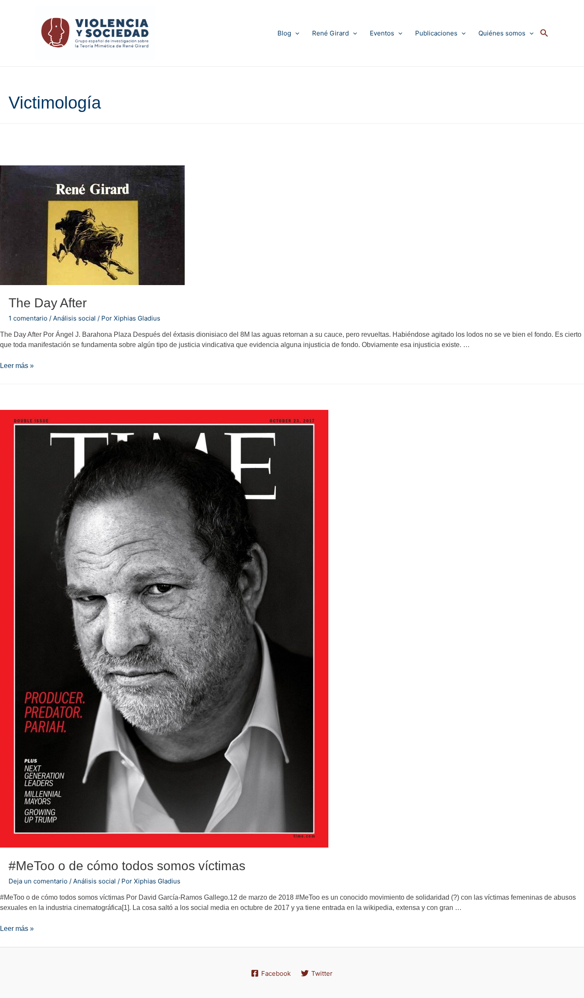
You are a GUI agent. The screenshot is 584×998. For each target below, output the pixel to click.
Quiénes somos (501, 33)
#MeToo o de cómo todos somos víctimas (127, 866)
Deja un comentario (38, 881)
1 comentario (28, 318)
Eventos (382, 33)
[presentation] (295, 33)
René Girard (330, 33)
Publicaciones (436, 33)
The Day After (48, 303)
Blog (284, 33)
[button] (544, 33)
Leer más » (17, 365)
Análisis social (74, 318)
